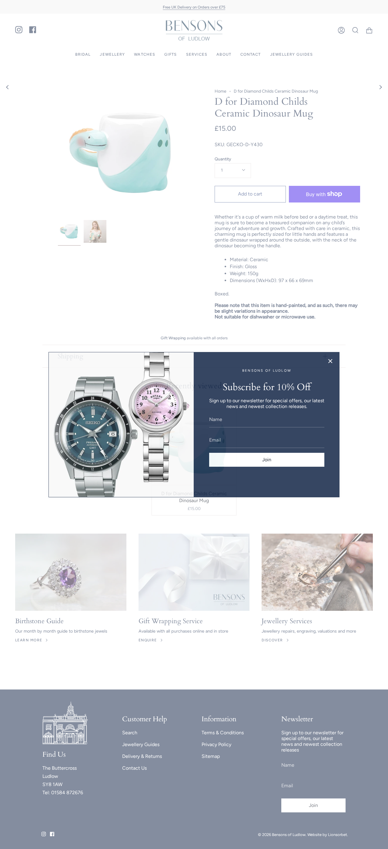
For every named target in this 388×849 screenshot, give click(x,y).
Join (266, 459)
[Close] (330, 361)
